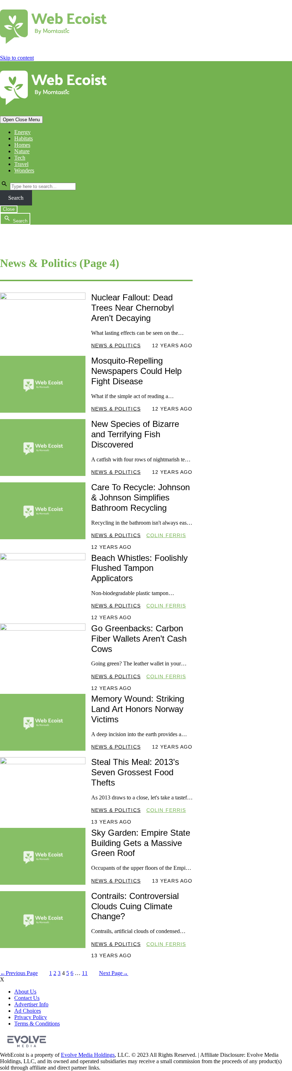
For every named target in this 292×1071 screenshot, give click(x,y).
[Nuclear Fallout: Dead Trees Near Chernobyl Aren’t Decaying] (42, 321)
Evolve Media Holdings (88, 1055)
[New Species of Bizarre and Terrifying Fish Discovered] (42, 447)
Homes (22, 145)
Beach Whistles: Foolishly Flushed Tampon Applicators (139, 568)
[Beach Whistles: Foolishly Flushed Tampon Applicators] (42, 581)
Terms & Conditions (37, 1024)
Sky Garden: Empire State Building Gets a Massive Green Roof (140, 843)
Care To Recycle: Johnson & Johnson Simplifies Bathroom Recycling (140, 497)
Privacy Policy (30, 1017)
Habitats (23, 138)
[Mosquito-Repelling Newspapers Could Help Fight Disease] (42, 384)
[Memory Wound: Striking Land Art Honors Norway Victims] (42, 722)
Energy (22, 132)
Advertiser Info (31, 1004)
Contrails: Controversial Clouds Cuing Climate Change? (135, 906)
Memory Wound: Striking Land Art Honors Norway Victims (137, 709)
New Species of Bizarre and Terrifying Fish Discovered (135, 434)
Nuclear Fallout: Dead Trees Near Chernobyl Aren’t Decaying (132, 308)
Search (16, 198)
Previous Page (19, 973)
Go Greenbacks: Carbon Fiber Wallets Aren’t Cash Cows (139, 638)
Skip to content (17, 58)
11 (85, 973)
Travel (21, 164)
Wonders (24, 170)
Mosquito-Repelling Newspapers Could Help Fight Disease (136, 371)
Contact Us (27, 998)
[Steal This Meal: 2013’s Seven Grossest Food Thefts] (42, 785)
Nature (22, 151)
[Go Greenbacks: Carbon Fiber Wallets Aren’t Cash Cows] (42, 651)
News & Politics (116, 345)
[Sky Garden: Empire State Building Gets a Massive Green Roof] (42, 856)
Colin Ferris (166, 535)
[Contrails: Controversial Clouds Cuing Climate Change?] (42, 919)
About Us (25, 992)
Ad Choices (27, 1011)
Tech (19, 158)
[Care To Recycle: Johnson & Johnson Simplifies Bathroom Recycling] (42, 510)
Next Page (113, 973)
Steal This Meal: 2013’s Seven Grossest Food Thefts (135, 772)
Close (9, 209)
